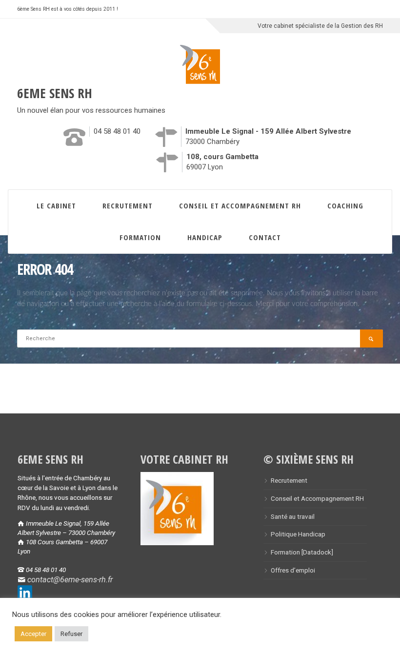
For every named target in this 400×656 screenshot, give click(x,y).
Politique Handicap (298, 534)
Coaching (345, 205)
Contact (265, 237)
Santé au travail (293, 516)
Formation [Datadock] (302, 552)
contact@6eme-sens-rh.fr (70, 579)
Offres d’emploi (293, 570)
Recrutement (127, 205)
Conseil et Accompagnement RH (240, 205)
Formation (140, 237)
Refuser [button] (71, 633)
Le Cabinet (56, 205)
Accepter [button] (33, 633)
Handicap (204, 237)
